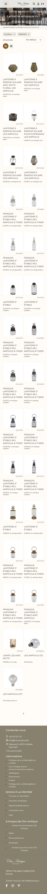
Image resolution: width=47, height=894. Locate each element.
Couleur (8, 34)
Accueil (5, 27)
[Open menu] (6, 4)
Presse (12, 780)
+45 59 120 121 (15, 736)
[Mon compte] (38, 3)
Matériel (23, 34)
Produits (12, 27)
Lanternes (19, 27)
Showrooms (14, 777)
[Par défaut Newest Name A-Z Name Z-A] (34, 40)
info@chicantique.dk (19, 740)
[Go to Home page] (23, 4)
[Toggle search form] (34, 3)
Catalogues (14, 773)
